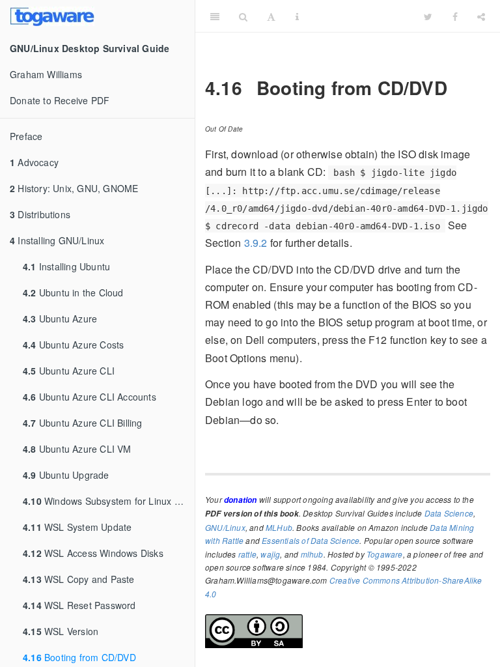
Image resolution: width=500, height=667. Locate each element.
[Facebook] (455, 16)
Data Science (448, 512)
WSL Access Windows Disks (93, 553)
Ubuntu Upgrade (66, 474)
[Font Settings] (271, 16)
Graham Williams (46, 74)
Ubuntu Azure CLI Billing (83, 422)
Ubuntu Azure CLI (69, 370)
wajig (270, 554)
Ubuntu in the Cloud (73, 292)
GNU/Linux (225, 527)
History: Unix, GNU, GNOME (74, 188)
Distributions (40, 214)
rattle (247, 554)
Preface (26, 136)
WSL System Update (77, 526)
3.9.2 (256, 242)
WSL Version (60, 631)
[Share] (481, 16)
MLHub (279, 527)
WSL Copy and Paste (79, 579)
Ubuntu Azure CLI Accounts (89, 396)
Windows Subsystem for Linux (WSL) (109, 500)
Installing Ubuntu (66, 266)
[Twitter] (428, 16)
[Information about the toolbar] (297, 16)
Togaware (385, 554)
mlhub (312, 554)
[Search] (243, 16)
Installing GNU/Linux (57, 240)
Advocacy (34, 162)
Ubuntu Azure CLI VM (77, 448)
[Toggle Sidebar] (215, 16)
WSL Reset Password (79, 605)
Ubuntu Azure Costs (73, 344)
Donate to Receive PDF (59, 100)
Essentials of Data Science (310, 540)
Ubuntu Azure (60, 318)
